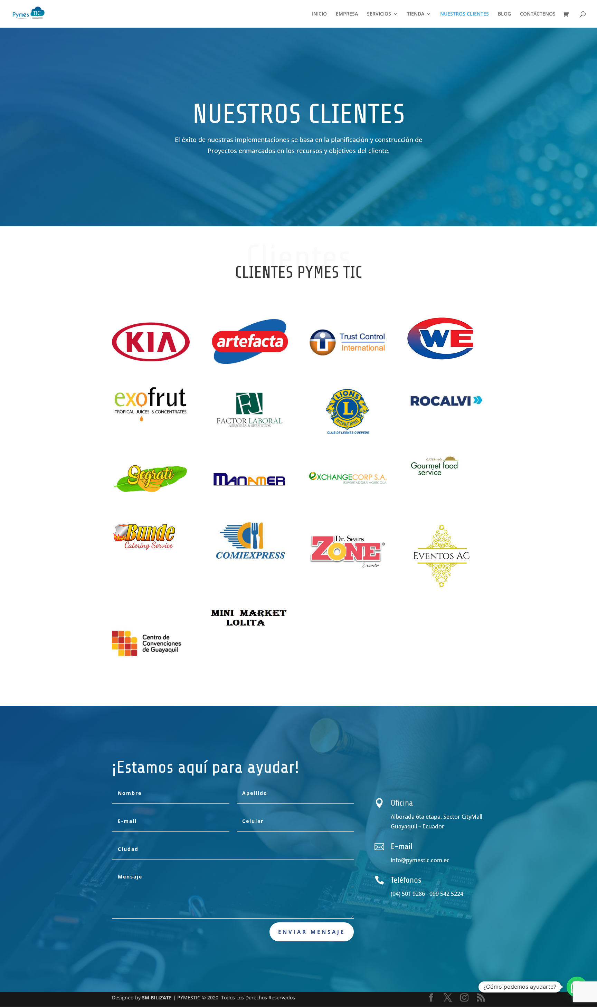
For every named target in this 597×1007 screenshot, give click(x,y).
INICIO (319, 14)
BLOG (504, 14)
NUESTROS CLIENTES (464, 14)
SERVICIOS (379, 14)
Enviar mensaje (311, 931)
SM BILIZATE (157, 997)
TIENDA (415, 14)
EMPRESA (347, 14)
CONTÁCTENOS (538, 14)
